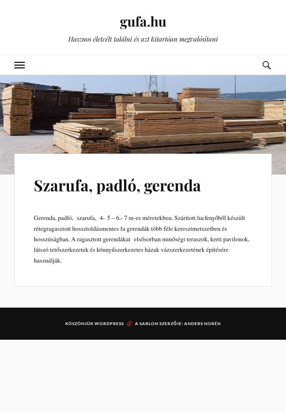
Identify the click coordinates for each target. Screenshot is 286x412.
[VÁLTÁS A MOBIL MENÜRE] (19, 65)
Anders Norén (202, 323)
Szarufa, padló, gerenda (117, 185)
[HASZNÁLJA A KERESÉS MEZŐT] (266, 65)
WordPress (109, 323)
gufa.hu (143, 21)
